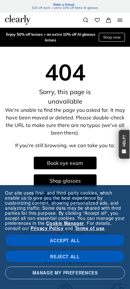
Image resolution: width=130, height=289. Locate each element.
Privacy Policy (47, 228)
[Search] (86, 20)
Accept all (65, 240)
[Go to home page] (17, 20)
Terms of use (90, 228)
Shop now (112, 37)
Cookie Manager (65, 223)
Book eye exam (65, 163)
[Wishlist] (97, 20)
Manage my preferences (65, 272)
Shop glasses (65, 181)
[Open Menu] (120, 20)
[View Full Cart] (108, 20)
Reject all (65, 256)
